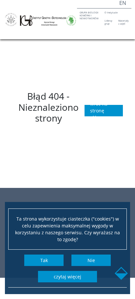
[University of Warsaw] (11, 19)
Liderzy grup (108, 22)
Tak (44, 260)
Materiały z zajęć (123, 22)
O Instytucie (111, 12)
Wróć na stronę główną (98, 110)
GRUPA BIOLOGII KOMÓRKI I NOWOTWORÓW (89, 15)
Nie (91, 260)
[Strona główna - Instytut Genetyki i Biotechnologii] (48, 20)
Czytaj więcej (67, 277)
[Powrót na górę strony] (121, 274)
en (122, 3)
